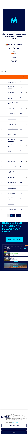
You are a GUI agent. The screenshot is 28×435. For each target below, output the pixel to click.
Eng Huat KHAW (12, 156)
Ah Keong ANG (11, 177)
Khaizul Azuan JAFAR (11, 145)
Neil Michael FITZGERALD (11, 98)
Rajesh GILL (11, 203)
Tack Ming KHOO (12, 182)
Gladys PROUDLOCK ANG (13, 103)
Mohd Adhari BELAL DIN (13, 129)
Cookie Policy (15, 422)
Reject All (14, 429)
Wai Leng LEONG (12, 187)
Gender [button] (22, 77)
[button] (8, 215)
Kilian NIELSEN (11, 161)
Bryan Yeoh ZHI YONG (12, 135)
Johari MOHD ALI (12, 124)
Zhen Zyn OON (11, 113)
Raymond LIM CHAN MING (13, 151)
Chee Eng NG (11, 108)
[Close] (26, 412)
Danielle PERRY (12, 119)
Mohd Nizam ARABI (13, 166)
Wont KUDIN (11, 92)
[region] (14, 422)
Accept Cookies (14, 432)
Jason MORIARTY (12, 193)
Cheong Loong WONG (11, 172)
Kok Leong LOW (12, 209)
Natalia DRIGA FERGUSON (11, 140)
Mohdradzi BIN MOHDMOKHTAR (12, 82)
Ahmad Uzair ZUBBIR (11, 198)
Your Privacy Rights (13, 425)
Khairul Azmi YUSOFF (11, 87)
